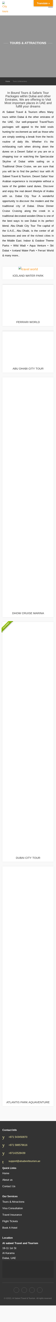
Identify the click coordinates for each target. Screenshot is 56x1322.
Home (7, 81)
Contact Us (8, 1186)
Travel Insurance (12, 1214)
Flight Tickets (10, 1221)
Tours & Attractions (13, 1201)
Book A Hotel (9, 1227)
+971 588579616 (18, 1145)
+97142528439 (17, 1153)
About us (7, 1179)
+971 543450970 (18, 1137)
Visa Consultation (12, 1208)
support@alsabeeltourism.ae (24, 1161)
